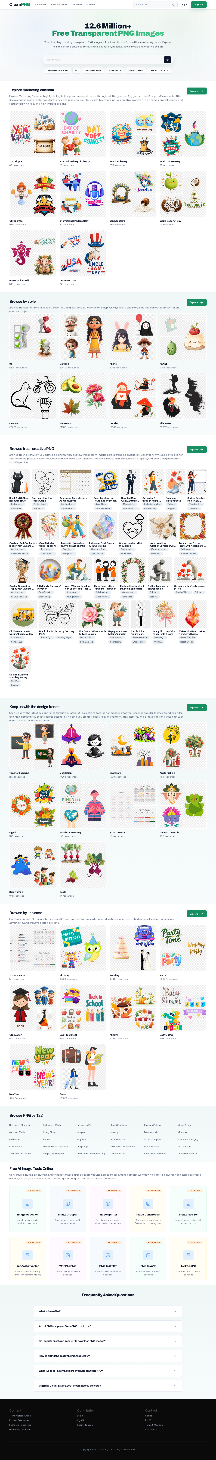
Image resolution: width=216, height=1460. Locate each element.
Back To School (68, 1035)
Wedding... (156, 553)
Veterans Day (185, 1146)
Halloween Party (93, 70)
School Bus (16, 642)
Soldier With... (183, 592)
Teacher (77, 4)
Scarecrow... (116, 637)
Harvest (47, 1139)
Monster (182, 1132)
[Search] (173, 4)
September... (67, 504)
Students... (17, 637)
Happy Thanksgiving (54, 1153)
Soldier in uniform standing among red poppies (18, 677)
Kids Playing (16, 892)
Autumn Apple (118, 1139)
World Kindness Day (70, 832)
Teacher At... (195, 504)
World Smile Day (118, 161)
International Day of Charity (74, 161)
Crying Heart (40, 504)
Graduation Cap (19, 596)
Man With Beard (128, 509)
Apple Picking (114, 70)
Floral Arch (127, 596)
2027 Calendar (118, 832)
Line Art (13, 423)
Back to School (59, 4)
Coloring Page (64, 637)
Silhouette (165, 423)
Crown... (158, 642)
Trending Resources (20, 1415)
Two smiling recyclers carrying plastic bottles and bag (73, 546)
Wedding (114, 975)
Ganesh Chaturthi (159, 70)
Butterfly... (46, 637)
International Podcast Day (73, 221)
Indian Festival (151, 1146)
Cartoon (64, 364)
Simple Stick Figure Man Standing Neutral (140, 634)
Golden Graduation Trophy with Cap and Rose (20, 589)
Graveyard (115, 773)
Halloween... (17, 504)
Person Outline (140, 637)
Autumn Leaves (136, 70)
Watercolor (65, 423)
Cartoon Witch (17, 1132)
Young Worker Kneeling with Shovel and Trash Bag (77, 589)
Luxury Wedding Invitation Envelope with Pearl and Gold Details (162, 546)
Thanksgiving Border (20, 1153)
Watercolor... (128, 592)
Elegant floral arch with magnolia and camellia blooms (132, 589)
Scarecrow (115, 642)
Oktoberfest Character (55, 1146)
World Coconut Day (170, 221)
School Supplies (152, 1139)
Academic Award (19, 553)
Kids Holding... (102, 592)
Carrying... (68, 549)
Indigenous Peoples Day (123, 1146)
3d (10, 364)
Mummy (114, 1132)
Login (80, 1415)
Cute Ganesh (16, 1146)
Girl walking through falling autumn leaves (150, 501)
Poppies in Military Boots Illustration (173, 501)
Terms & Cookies (154, 1424)
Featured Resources (20, 1424)
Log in (184, 4)
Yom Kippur (15, 161)
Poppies (172, 508)
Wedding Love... (159, 549)
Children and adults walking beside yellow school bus (21, 634)
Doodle (114, 423)
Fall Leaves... (187, 549)
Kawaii (163, 364)
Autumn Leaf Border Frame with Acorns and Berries (191, 546)
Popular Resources (19, 1420)
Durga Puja (82, 1146)
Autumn (90, 4)
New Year (14, 1094)
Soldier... (154, 592)
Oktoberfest (16, 221)
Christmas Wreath (187, 1153)
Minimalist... (129, 504)
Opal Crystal (97, 553)
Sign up (198, 4)
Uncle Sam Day (67, 280)
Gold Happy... (47, 553)
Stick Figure (139, 642)
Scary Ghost (49, 1132)
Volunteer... (72, 592)
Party (163, 975)
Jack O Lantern (119, 1125)
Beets (62, 892)
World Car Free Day (170, 161)
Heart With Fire (187, 637)
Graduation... (18, 549)
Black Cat (16, 508)
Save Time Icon (103, 508)
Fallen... (171, 504)
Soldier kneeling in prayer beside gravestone (158, 589)
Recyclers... (68, 553)
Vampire (81, 1132)
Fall (76, 70)
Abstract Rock (98, 549)
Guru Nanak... (45, 592)
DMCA (148, 1420)
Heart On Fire (186, 642)
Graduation (15, 1035)
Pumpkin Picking (152, 1125)
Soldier (14, 685)
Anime (113, 364)
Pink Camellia (86, 642)
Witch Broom (184, 1125)
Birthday (64, 975)
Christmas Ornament (155, 1153)
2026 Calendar (17, 975)
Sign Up (81, 1420)
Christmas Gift (118, 1153)
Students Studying (188, 1139)
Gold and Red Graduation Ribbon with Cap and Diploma (23, 546)
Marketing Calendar (19, 1429)
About (148, 1415)
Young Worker (73, 596)
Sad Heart (39, 508)
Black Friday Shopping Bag (91, 1153)
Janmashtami (117, 221)
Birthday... (46, 549)
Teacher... (194, 508)
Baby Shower (167, 1035)
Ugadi (12, 832)
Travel (62, 1094)
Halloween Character (58, 70)
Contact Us (151, 1429)
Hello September (152, 504)
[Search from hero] (167, 59)
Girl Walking (150, 508)
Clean (19, 4)
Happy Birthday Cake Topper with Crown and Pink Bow (163, 634)
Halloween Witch (52, 1125)
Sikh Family (44, 596)
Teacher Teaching (19, 773)
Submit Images (85, 1424)
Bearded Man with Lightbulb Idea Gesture (129, 501)
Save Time (101, 504)
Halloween (41, 4)
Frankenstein (151, 1132)
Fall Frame (14, 1139)
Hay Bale (81, 1139)
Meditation (65, 773)
